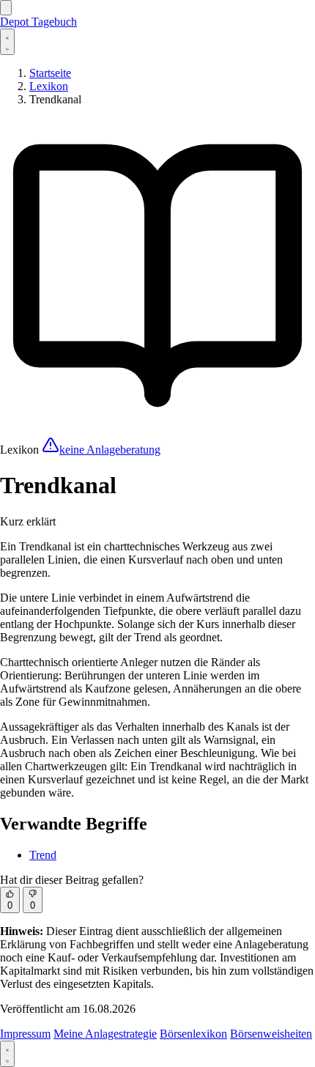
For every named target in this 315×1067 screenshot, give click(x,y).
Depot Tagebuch (38, 21)
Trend (42, 855)
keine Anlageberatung (109, 449)
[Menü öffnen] (6, 7)
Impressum (25, 1033)
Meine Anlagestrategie (105, 1033)
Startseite (50, 73)
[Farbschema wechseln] (7, 42)
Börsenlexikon (193, 1033)
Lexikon (48, 86)
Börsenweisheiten (271, 1033)
